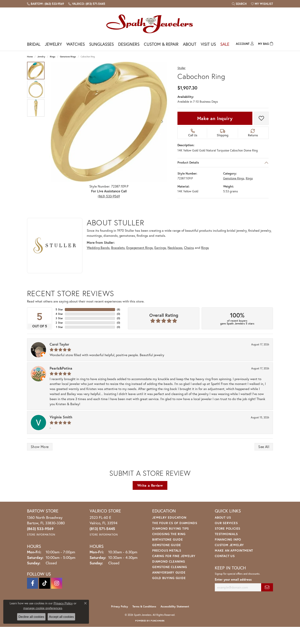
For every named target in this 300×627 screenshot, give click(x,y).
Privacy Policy (119, 606)
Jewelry (53, 44)
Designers (128, 44)
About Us (223, 517)
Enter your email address (233, 579)
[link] (45, 3)
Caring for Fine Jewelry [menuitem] (173, 556)
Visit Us (208, 44)
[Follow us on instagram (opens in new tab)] (56, 583)
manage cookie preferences (42, 608)
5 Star (59, 309)
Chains (189, 247)
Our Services (226, 523)
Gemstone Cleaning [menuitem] (169, 567)
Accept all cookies (61, 616)
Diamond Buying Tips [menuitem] (170, 528)
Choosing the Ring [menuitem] (169, 534)
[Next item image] (162, 121)
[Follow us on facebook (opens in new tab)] (32, 583)
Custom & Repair (161, 44)
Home (30, 56)
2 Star (59, 322)
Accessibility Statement (175, 606)
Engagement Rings (139, 247)
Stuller (181, 68)
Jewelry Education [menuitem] (169, 517)
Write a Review (150, 485)
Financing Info (228, 539)
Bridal (33, 44)
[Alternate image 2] (36, 89)
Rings (52, 56)
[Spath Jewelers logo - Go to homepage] (150, 23)
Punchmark (157, 620)
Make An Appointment (234, 550)
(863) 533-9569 (109, 196)
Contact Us (225, 556)
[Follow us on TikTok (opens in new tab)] (44, 583)
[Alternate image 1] (36, 70)
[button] (239, 3)
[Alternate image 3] (36, 108)
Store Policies (227, 528)
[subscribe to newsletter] (267, 587)
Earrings (160, 247)
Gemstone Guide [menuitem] (166, 545)
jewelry (41, 56)
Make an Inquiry (215, 118)
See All (263, 446)
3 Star (59, 318)
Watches (75, 44)
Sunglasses (101, 44)
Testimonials (226, 534)
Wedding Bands (98, 247)
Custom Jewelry (229, 545)
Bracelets (118, 247)
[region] (109, 122)
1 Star (59, 327)
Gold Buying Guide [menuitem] (169, 578)
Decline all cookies (31, 616)
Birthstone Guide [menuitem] (167, 539)
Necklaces (175, 247)
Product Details (188, 163)
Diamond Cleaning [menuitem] (168, 561)
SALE (224, 44)
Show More (40, 446)
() (118, 309)
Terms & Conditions (144, 606)
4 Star (59, 313)
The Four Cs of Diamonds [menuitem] (174, 523)
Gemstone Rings (68, 56)
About (189, 44)
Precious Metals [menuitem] (166, 550)
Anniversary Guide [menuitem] (169, 572)
